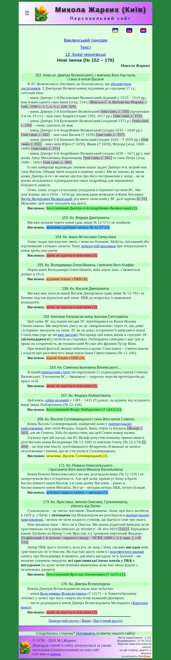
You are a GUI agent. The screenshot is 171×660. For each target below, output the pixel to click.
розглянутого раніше (127, 552)
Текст (85, 47)
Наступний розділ (107, 621)
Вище (86, 621)
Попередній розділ (64, 621)
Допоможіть (86, 633)
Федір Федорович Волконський (46, 199)
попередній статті (55, 372)
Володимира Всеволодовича (63, 593)
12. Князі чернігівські (85, 54)
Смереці (55, 654)
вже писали (67, 335)
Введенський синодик (85, 40)
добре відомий (57, 400)
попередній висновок (98, 246)
